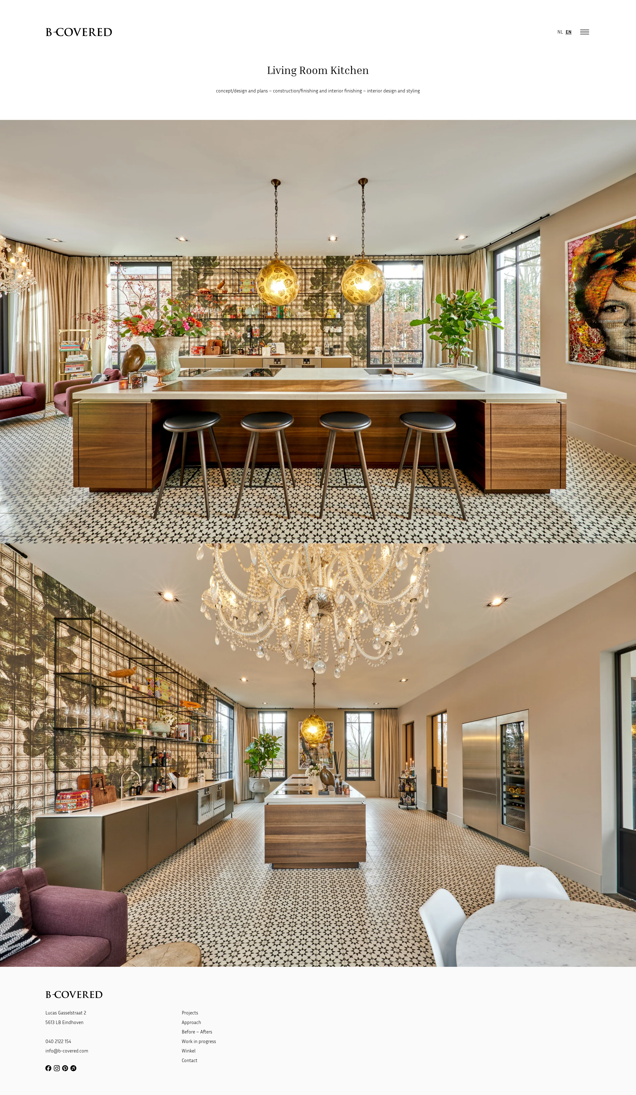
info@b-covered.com (66, 1050)
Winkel (188, 1050)
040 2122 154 (58, 1041)
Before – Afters (197, 1031)
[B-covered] (78, 32)
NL (560, 32)
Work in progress (199, 1041)
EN (569, 32)
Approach (191, 1022)
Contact (189, 1060)
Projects (190, 1012)
